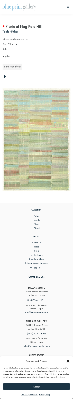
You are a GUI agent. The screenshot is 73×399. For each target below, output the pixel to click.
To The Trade (36, 254)
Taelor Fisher (10, 31)
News (36, 224)
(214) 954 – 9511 (36, 300)
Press (36, 246)
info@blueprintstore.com (36, 312)
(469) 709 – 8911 (36, 333)
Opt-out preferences (29, 394)
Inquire (6, 56)
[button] (68, 361)
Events (37, 220)
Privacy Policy (44, 394)
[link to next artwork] (6, 77)
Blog (36, 250)
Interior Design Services (36, 263)
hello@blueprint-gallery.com (36, 345)
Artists (36, 215)
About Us (36, 242)
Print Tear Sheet (12, 66)
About (37, 228)
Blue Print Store (36, 259)
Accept (36, 386)
